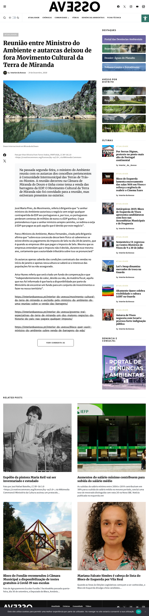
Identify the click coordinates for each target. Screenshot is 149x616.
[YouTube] (137, 6)
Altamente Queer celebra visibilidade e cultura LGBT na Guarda (130, 293)
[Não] (145, 611)
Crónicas (66, 606)
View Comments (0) (55, 343)
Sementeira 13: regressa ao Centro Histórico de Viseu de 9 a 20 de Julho (130, 244)
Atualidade (11, 35)
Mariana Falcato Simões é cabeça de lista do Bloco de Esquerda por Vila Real (108, 577)
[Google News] (143, 6)
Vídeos (88, 606)
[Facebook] (118, 6)
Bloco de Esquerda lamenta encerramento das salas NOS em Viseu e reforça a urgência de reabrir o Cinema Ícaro (131, 184)
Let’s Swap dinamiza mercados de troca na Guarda (128, 269)
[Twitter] (124, 6)
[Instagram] (131, 6)
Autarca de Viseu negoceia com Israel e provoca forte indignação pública (131, 319)
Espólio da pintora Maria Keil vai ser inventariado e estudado (29, 479)
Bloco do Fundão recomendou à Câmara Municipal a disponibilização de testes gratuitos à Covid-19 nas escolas (31, 579)
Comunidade (78, 606)
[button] (145, 18)
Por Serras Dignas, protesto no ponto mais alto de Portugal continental (130, 156)
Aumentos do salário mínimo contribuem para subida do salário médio (111, 479)
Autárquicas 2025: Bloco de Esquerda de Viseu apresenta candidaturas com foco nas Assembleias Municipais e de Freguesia (130, 216)
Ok (138, 611)
